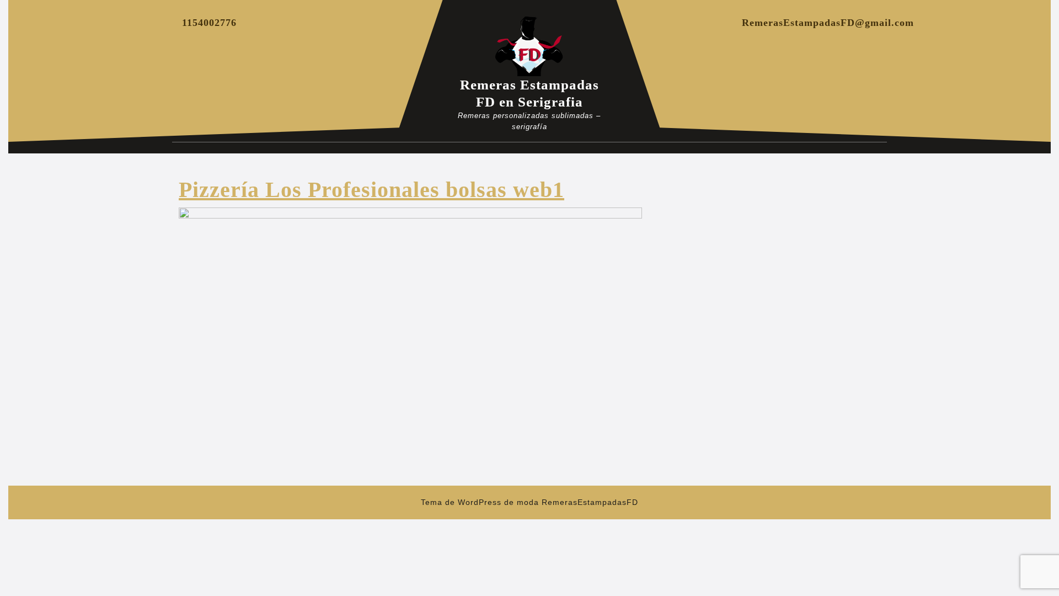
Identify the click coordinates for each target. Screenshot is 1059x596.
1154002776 (209, 22)
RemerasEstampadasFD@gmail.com (828, 22)
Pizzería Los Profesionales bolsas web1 (371, 189)
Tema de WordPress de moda (480, 502)
